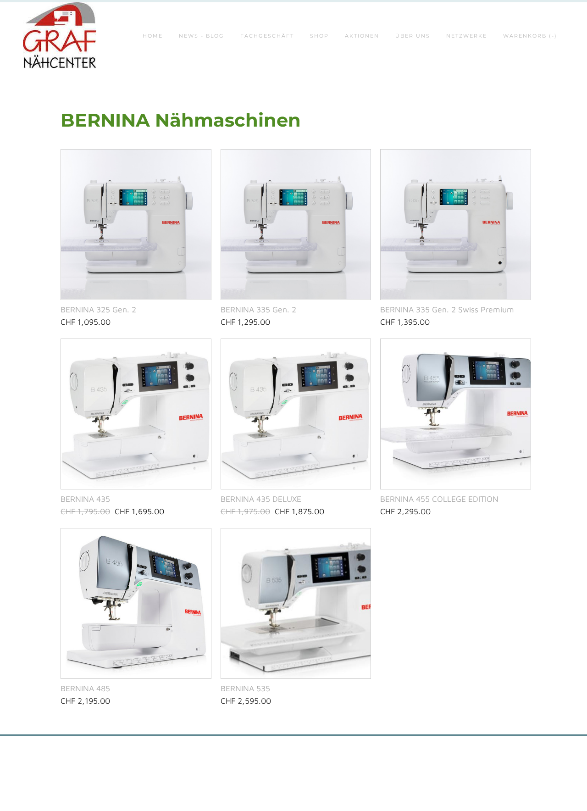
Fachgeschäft (267, 36)
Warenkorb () (530, 36)
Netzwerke (466, 36)
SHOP (319, 36)
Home (153, 36)
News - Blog (201, 36)
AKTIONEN (362, 36)
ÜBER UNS (412, 36)
